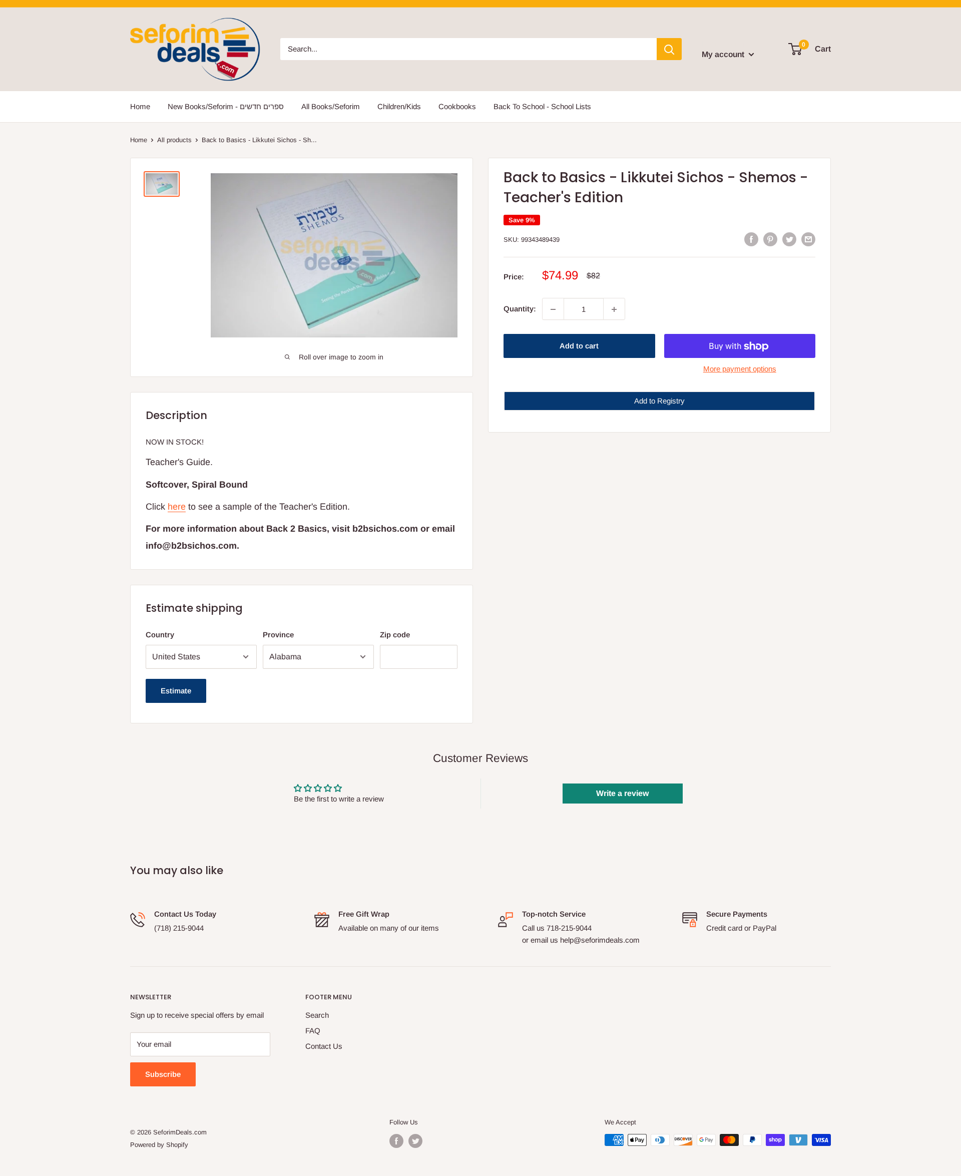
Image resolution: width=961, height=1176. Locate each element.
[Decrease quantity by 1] (553, 309)
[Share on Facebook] (751, 239)
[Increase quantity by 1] (614, 309)
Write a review (622, 793)
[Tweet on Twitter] (789, 239)
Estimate (176, 690)
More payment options (739, 369)
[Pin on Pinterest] (770, 239)
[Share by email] (808, 239)
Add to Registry (659, 401)
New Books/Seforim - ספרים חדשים (226, 106)
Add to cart (579, 346)
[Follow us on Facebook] (396, 1141)
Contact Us (323, 1046)
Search (317, 1015)
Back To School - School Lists (542, 106)
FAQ (312, 1030)
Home (140, 106)
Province (278, 634)
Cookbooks (457, 106)
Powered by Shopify (159, 1144)
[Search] (669, 49)
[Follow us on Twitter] (415, 1141)
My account (724, 54)
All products (174, 140)
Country (160, 634)
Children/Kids (399, 106)
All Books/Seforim (330, 106)
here (177, 507)
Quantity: (520, 309)
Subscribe (163, 1074)
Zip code (395, 634)
